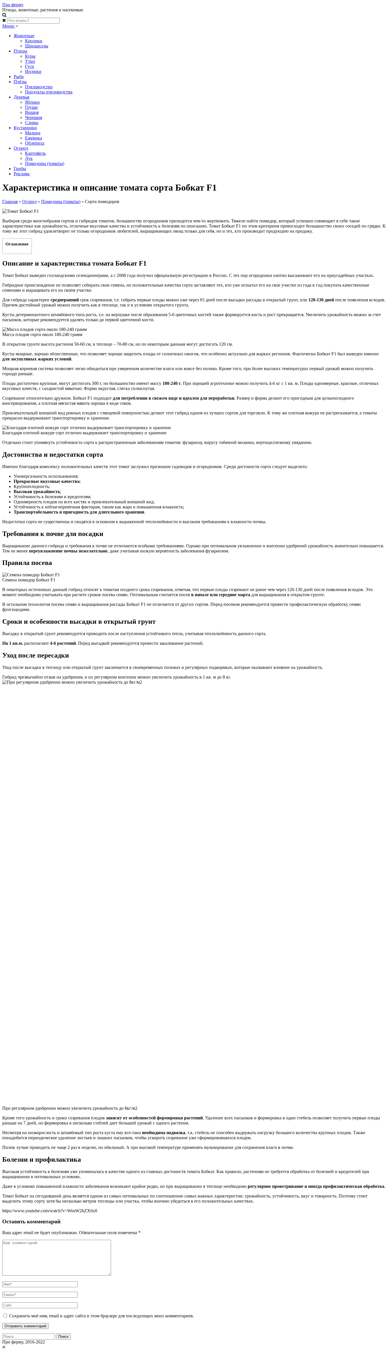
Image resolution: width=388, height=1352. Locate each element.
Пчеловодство (39, 86)
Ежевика (33, 137)
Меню (8, 26)
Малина (32, 132)
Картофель (35, 153)
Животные (24, 35)
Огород (21, 148)
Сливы (31, 122)
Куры (30, 56)
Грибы (20, 168)
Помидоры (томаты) (44, 163)
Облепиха (34, 143)
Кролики (33, 40)
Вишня (32, 112)
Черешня (33, 117)
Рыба (19, 76)
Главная (10, 201)
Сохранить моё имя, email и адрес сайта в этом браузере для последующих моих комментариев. (101, 1315)
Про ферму (13, 4)
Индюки (33, 71)
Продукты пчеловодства (48, 91)
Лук (29, 158)
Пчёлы (20, 81)
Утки (30, 61)
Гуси (29, 66)
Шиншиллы (36, 45)
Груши (31, 107)
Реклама (22, 173)
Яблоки (32, 102)
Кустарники (25, 127)
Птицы (20, 51)
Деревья (21, 97)
